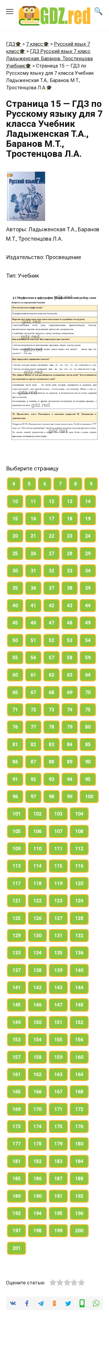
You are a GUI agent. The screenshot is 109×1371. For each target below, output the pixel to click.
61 (33, 675)
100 (89, 796)
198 (37, 1231)
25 (15, 553)
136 (79, 953)
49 (88, 623)
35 (15, 588)
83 (51, 744)
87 (33, 762)
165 (16, 1092)
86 (15, 762)
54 (88, 640)
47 (51, 623)
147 (58, 1005)
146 (37, 1005)
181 (16, 1161)
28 (69, 553)
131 (58, 935)
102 (37, 814)
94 (69, 779)
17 (51, 519)
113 (16, 866)
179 (58, 1144)
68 (51, 692)
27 (51, 553)
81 (15, 744)
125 (16, 918)
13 (69, 501)
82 (33, 744)
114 (37, 866)
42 (51, 605)
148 (79, 1005)
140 (79, 970)
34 (88, 571)
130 (37, 935)
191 (58, 1196)
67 (33, 692)
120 (79, 883)
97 (33, 796)
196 (79, 1213)
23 (69, 536)
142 (37, 987)
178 (37, 1144)
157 (16, 1057)
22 (51, 536)
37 (51, 588)
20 (15, 536)
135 (58, 953)
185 (16, 1178)
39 (88, 588)
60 (15, 675)
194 (37, 1213)
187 (58, 1178)
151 (58, 1022)
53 (69, 640)
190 (37, 1196)
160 (79, 1057)
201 (16, 1248)
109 (16, 849)
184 (79, 1161)
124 (79, 901)
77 (33, 727)
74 (69, 710)
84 (69, 744)
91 (15, 779)
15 (15, 519)
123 (58, 901)
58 (69, 658)
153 (16, 1040)
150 (37, 1022)
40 (15, 605)
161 (16, 1074)
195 (58, 1213)
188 (79, 1178)
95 (88, 779)
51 (33, 640)
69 (69, 692)
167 (58, 1092)
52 (51, 640)
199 (58, 1231)
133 (16, 953)
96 (15, 796)
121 (16, 901)
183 (58, 1161)
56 (33, 658)
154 (37, 1040)
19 (88, 519)
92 (33, 779)
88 (51, 762)
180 (79, 1144)
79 (69, 727)
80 (88, 727)
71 (15, 710)
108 (79, 831)
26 (33, 553)
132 (79, 935)
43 (69, 605)
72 (33, 710)
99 (69, 796)
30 (15, 571)
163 (58, 1074)
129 (16, 935)
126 (37, 918)
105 (16, 831)
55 (15, 658)
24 (88, 536)
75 (88, 710)
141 (16, 987)
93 (51, 779)
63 (69, 675)
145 (16, 1005)
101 (16, 814)
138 (37, 970)
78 (51, 727)
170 (37, 1109)
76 (15, 727)
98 (51, 796)
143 (58, 987)
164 (79, 1074)
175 (58, 1126)
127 (58, 918)
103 (58, 814)
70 (88, 692)
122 (37, 901)
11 (33, 501)
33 (69, 571)
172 (79, 1109)
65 (15, 692)
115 (58, 866)
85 (88, 744)
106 (37, 831)
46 (33, 623)
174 (37, 1126)
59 (88, 658)
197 (16, 1231)
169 (16, 1109)
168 (79, 1092)
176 (79, 1126)
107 (58, 831)
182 (37, 1161)
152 (79, 1022)
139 (58, 970)
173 (16, 1126)
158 (37, 1057)
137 (16, 970)
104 (79, 814)
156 (79, 1040)
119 (58, 883)
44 (88, 605)
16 (33, 519)
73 (51, 710)
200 (79, 1231)
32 (51, 571)
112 (79, 849)
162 (37, 1074)
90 (88, 762)
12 (51, 501)
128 (79, 918)
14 (88, 501)
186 (37, 1178)
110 (37, 849)
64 (88, 675)
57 (51, 658)
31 (33, 571)
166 (37, 1092)
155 (58, 1040)
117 (16, 883)
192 (79, 1196)
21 (33, 536)
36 (33, 588)
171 (58, 1109)
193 (16, 1213)
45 (15, 623)
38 (69, 588)
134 (37, 953)
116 (79, 866)
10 (15, 501)
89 (69, 762)
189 (16, 1196)
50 (15, 640)
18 (69, 519)
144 (79, 987)
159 (58, 1057)
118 (37, 883)
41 (33, 605)
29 (88, 553)
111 (58, 849)
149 (16, 1022)
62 (51, 675)
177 (16, 1144)
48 (69, 623)
